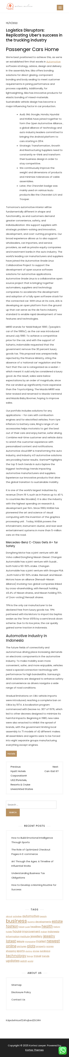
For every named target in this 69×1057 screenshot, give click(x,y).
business (16, 921)
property (41, 946)
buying (31, 921)
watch (23, 961)
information (13, 936)
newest (53, 941)
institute (25, 936)
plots (31, 946)
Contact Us (18, 999)
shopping (11, 951)
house (17, 931)
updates (13, 961)
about (9, 916)
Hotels (11, 753)
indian (44, 931)
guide (27, 927)
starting (28, 951)
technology (16, 955)
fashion (12, 926)
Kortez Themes (34, 1050)
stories (36, 951)
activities (17, 916)
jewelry (49, 936)
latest (11, 941)
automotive (30, 916)
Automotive (53, 61)
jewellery (36, 936)
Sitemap (16, 985)
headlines (35, 926)
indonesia (53, 931)
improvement (31, 931)
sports (21, 951)
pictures (21, 946)
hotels (9, 931)
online (11, 946)
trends (45, 956)
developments (43, 921)
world (30, 961)
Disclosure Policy (21, 992)
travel (37, 956)
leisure (20, 941)
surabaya (45, 951)
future (21, 926)
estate (57, 921)
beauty (43, 916)
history (56, 926)
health (47, 926)
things (30, 956)
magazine (30, 941)
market (41, 941)
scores (50, 946)
